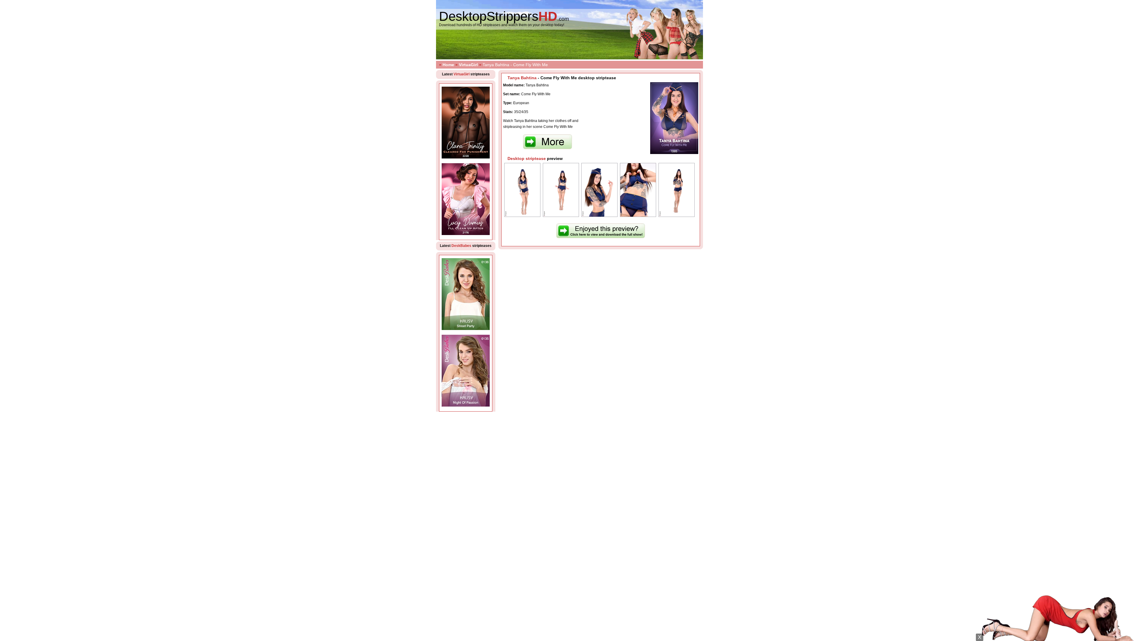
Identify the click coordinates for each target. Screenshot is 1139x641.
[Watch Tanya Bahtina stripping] (600, 237)
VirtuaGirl (468, 64)
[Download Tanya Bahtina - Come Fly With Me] (547, 148)
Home (448, 64)
